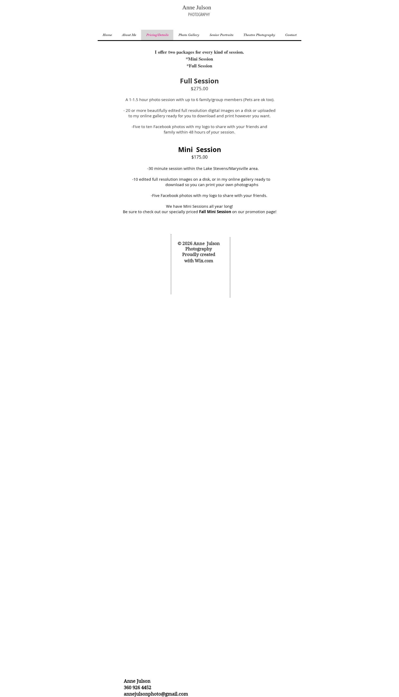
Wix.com (204, 260)
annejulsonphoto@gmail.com (156, 694)
